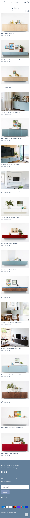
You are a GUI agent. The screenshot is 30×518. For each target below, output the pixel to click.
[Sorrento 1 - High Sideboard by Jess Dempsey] (15, 101)
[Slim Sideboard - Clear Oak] (15, 75)
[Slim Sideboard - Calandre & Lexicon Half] (15, 49)
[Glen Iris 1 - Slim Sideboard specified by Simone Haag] (15, 180)
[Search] (5, 2)
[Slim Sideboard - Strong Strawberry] (15, 232)
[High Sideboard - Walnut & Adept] (15, 390)
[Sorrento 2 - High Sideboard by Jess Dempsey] (15, 311)
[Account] (24, 2)
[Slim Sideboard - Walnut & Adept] (15, 285)
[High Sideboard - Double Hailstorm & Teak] (15, 127)
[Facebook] (1, 472)
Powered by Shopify (12, 512)
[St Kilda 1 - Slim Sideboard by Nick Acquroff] (15, 154)
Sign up (5, 492)
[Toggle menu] (2, 2)
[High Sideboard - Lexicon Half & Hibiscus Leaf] (15, 416)
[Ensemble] (15, 2)
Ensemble (6, 512)
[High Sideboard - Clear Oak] (15, 22)
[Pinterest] (6, 472)
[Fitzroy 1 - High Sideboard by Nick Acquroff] (15, 337)
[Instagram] (4, 472)
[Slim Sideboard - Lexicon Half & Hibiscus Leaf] (15, 206)
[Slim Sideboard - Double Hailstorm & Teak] (15, 259)
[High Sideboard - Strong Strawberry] (15, 442)
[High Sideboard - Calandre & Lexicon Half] (15, 364)
